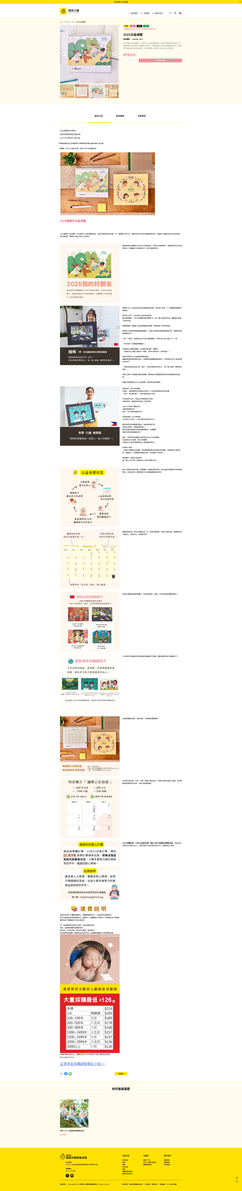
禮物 (73, 22)
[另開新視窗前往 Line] (72, 1175)
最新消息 (167, 1160)
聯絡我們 (167, 1162)
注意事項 (141, 116)
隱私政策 (63, 1184)
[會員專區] (175, 10)
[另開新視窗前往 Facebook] (67, 1175)
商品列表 (67, 22)
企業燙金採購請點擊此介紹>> (82, 1064)
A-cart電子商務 (172, 1184)
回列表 (121, 1074)
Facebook (66, 1073)
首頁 (61, 22)
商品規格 (120, 116)
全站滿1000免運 (121, 2)
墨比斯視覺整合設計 (136, 1184)
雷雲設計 (154, 1184)
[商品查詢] (170, 10)
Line (70, 1073)
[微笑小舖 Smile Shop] (70, 10)
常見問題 (167, 1164)
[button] (64, 54)
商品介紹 (98, 116)
